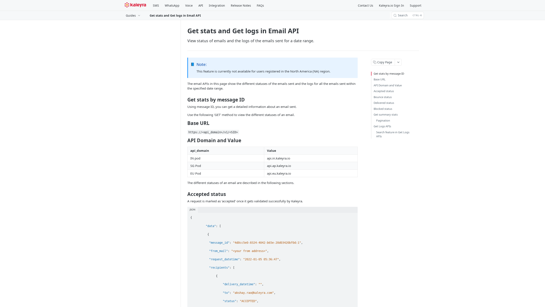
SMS (156, 5)
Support (415, 5)
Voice (189, 5)
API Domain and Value (388, 85)
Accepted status (384, 91)
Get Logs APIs (382, 126)
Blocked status (383, 109)
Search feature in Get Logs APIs (392, 134)
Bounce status (383, 97)
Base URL (380, 79)
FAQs (260, 5)
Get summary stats (386, 114)
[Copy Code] (352, 216)
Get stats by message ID (389, 73)
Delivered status (384, 103)
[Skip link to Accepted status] (184, 194)
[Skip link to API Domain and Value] (184, 140)
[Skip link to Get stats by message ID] (184, 100)
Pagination (383, 120)
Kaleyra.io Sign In (391, 5)
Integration (217, 5)
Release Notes (241, 5)
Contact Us (365, 5)
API (200, 5)
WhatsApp (172, 5)
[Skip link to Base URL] (184, 123)
